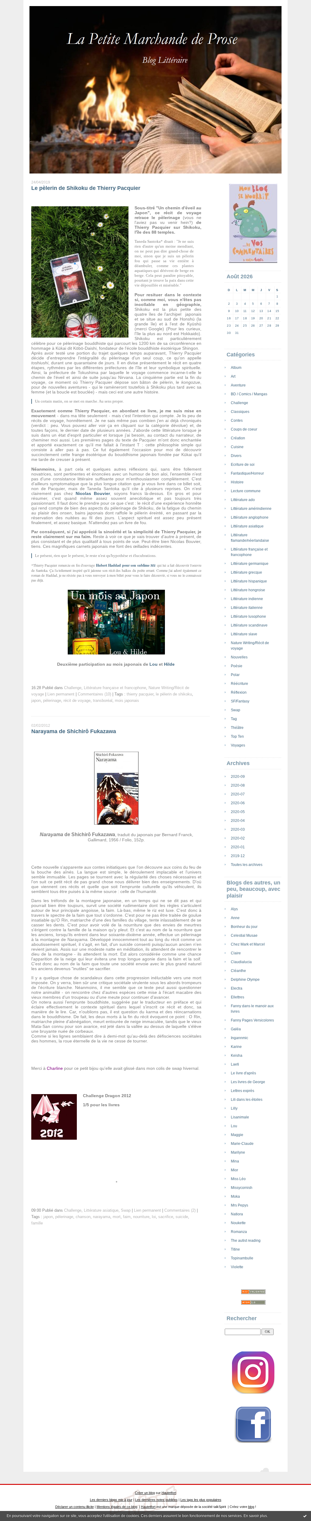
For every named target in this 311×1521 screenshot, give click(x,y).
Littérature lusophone (248, 616)
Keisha (236, 1055)
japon (36, 701)
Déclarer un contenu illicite (74, 1507)
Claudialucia (241, 962)
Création (238, 438)
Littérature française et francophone (115, 688)
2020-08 (238, 785)
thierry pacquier (140, 694)
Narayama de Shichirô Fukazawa (73, 731)
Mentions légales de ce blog (117, 1507)
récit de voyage (77, 701)
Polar (235, 675)
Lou (234, 1126)
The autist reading (246, 1240)
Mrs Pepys (239, 1205)
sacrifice (165, 1217)
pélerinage (64, 1217)
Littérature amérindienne (251, 508)
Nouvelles (239, 657)
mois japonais (127, 701)
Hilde (169, 664)
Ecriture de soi (243, 464)
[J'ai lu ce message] (304, 1515)
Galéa (236, 1029)
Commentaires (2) (180, 1210)
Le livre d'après (243, 1073)
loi (154, 1217)
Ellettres (237, 997)
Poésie (236, 666)
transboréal (102, 701)
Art (233, 376)
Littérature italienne (247, 608)
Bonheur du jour (244, 927)
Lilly (234, 1108)
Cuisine (237, 447)
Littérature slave (244, 634)
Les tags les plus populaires (200, 1500)
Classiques (240, 412)
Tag (234, 719)
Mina (235, 1161)
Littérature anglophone (249, 517)
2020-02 (238, 838)
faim (127, 1217)
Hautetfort (169, 1493)
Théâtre (237, 728)
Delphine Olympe (245, 979)
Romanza (239, 1232)
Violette (237, 1267)
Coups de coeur (244, 429)
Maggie (237, 1135)
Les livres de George (248, 1082)
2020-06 (238, 803)
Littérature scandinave (249, 625)
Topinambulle (242, 1258)
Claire (236, 953)
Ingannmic (239, 1038)
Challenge (239, 403)
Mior (234, 1170)
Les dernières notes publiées (156, 1500)
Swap (235, 710)
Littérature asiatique (247, 526)
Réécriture (239, 684)
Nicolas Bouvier (93, 493)
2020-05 (238, 812)
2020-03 (238, 829)
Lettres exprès (242, 1091)
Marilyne (238, 1152)
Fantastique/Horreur (247, 473)
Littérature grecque (246, 572)
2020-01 (238, 847)
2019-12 (238, 856)
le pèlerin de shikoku (174, 694)
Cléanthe (238, 971)
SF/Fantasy (240, 701)
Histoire (237, 482)
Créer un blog (145, 1493)
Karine (236, 1047)
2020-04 (238, 821)
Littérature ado (243, 500)
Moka (235, 1196)
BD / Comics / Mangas (249, 394)
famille (37, 1223)
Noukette (238, 1223)
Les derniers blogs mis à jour (111, 1500)
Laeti (235, 1064)
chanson (83, 1217)
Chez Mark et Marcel (248, 944)
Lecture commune (246, 491)
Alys (234, 909)
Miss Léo (238, 1179)
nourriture (141, 1217)
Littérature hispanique (249, 581)
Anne (235, 918)
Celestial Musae (244, 935)
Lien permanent (60, 694)
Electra (236, 988)
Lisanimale (240, 1117)
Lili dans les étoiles (246, 1099)
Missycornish (241, 1188)
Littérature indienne (247, 599)
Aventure (238, 385)
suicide (182, 1217)
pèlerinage (52, 701)
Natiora (237, 1214)
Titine (235, 1249)
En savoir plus (255, 1516)
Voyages (238, 745)
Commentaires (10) (94, 694)
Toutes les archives (246, 865)
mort (117, 1217)
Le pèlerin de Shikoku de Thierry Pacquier (85, 188)
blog (251, 1507)
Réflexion (239, 692)
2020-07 (238, 794)
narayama (101, 1217)
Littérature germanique (249, 563)
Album (236, 368)
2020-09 (238, 776)
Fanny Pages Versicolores (252, 1020)
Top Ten (237, 736)
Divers (236, 456)
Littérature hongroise (248, 590)
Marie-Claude (242, 1144)
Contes (237, 420)
